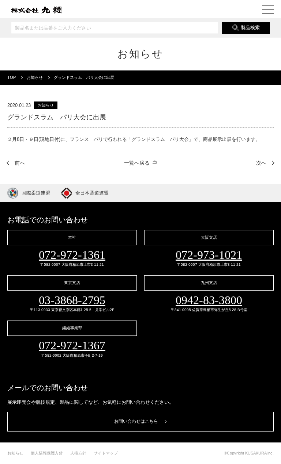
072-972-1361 (72, 254)
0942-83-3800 (209, 300)
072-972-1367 (72, 345)
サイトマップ (106, 453)
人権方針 (78, 453)
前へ (20, 163)
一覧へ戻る (137, 163)
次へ (261, 163)
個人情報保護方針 (47, 453)
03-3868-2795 (72, 300)
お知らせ (15, 453)
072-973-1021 (209, 254)
